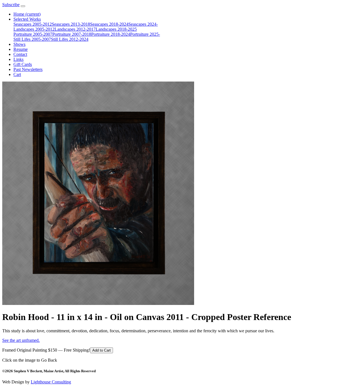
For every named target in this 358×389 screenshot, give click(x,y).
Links (18, 59)
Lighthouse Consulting (51, 382)
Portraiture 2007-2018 (71, 34)
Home (27, 14)
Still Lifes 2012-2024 (69, 39)
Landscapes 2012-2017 (75, 29)
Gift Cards (22, 64)
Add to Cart (101, 350)
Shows (19, 44)
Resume (20, 49)
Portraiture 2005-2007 (32, 34)
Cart (17, 74)
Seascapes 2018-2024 (109, 24)
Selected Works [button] (27, 19)
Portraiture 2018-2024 (110, 34)
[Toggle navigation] (23, 6)
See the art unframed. (21, 340)
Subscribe (11, 4)
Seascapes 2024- (143, 24)
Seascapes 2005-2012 (32, 24)
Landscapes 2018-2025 (116, 29)
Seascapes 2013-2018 (71, 24)
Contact (20, 54)
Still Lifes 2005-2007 (32, 39)
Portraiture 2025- (145, 34)
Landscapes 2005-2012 (34, 29)
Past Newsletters (28, 69)
